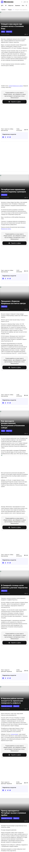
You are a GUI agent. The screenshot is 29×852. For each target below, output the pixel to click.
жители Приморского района (16, 85)
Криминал (17, 5)
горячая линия (14, 734)
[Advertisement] (14, 115)
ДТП (2, 5)
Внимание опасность (7, 706)
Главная (3, 9)
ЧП (5, 5)
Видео (10, 9)
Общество (10, 5)
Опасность (24, 5)
